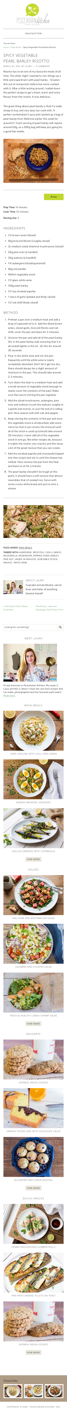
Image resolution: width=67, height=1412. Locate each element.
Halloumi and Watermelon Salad (33, 918)
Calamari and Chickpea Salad (33, 966)
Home (6, 47)
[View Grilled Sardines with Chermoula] (33, 828)
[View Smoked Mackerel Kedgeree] (33, 779)
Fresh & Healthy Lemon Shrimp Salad (33, 1015)
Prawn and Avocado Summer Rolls (34, 1246)
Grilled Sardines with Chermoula (33, 851)
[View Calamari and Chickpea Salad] (33, 944)
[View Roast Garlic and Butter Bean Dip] (33, 1391)
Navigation (33, 33)
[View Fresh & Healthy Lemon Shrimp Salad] (33, 993)
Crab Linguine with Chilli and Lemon (33, 753)
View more (33, 859)
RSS (58, 1406)
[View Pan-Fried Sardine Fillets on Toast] (33, 1273)
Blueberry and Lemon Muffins (33, 1180)
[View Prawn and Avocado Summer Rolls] (33, 1224)
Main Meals (16, 47)
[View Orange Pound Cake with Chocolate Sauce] (33, 1108)
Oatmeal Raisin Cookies (33, 1082)
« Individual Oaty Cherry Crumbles (15, 608)
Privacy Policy (11, 1380)
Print (54, 196)
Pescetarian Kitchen (42, 1406)
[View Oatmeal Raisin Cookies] (33, 1059)
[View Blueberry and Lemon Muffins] (33, 1157)
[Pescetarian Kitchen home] (33, 14)
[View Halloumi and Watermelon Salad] (33, 895)
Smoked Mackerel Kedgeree (33, 802)
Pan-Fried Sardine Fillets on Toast (34, 1295)
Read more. (9, 695)
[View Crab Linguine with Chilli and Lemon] (33, 731)
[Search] (60, 627)
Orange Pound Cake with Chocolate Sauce (33, 1131)
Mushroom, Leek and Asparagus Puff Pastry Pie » (50, 608)
